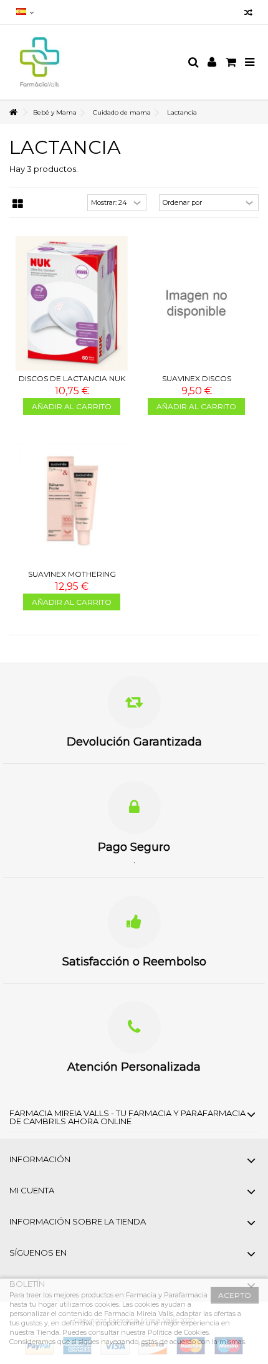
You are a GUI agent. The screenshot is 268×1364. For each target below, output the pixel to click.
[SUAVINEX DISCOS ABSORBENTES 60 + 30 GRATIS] (196, 303)
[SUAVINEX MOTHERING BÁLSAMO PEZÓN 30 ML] (71, 499)
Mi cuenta (31, 1190)
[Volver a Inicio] (13, 112)
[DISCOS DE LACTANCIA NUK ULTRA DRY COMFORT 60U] (71, 303)
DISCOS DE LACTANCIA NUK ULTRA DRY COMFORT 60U (72, 383)
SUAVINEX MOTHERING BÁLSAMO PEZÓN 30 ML (72, 579)
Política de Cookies (178, 1332)
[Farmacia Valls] (93, 62)
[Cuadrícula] (17, 204)
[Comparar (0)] (248, 14)
